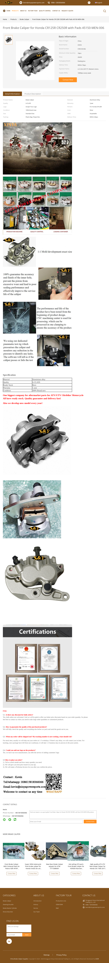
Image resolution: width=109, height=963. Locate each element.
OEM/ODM (59, 904)
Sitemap (46, 955)
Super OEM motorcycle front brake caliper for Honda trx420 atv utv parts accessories (33, 867)
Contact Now (68, 80)
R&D (57, 908)
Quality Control (45, 11)
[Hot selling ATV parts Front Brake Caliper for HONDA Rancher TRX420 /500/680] (78, 851)
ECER (97, 959)
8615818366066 (17, 816)
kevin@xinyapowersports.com (33, 3)
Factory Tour (32, 11)
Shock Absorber (8, 912)
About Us (23, 11)
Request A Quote (67, 11)
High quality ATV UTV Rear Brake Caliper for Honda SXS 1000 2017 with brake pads (97, 867)
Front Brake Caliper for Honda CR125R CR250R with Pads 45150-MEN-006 (58, 19)
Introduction (37, 901)
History (35, 904)
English (99, 3)
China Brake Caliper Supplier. (19, 959)
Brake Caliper (7, 901)
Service (35, 908)
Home (8, 11)
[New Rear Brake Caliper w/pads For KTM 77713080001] (57, 851)
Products (15, 11)
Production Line (61, 901)
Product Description (33, 94)
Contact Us (56, 11)
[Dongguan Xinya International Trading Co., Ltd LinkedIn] (89, 2)
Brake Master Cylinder (10, 908)
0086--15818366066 (58, 3)
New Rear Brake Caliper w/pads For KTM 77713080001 (54, 866)
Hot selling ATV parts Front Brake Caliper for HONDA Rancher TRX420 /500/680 (76, 867)
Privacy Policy (61, 955)
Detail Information (12, 94)
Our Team (36, 912)
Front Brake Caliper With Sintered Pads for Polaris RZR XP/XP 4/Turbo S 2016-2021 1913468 (12, 868)
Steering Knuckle (8, 904)
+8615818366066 (21, 813)
